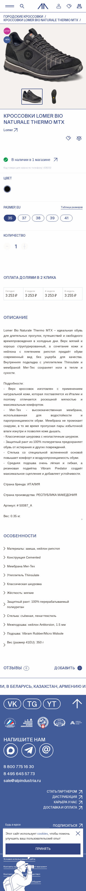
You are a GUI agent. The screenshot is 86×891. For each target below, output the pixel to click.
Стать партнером (62, 791)
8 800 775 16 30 (19, 767)
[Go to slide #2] (54, 97)
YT (51, 704)
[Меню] (10, 6)
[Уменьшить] (7, 246)
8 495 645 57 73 (19, 774)
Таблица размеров (71, 207)
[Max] (11, 750)
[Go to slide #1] (32, 97)
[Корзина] (79, 6)
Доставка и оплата (60, 807)
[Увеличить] (24, 246)
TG (32, 704)
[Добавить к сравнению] (78, 138)
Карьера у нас (65, 802)
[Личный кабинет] (58, 6)
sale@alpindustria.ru (22, 781)
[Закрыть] (78, 833)
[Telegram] (28, 750)
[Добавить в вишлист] (68, 138)
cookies (42, 833)
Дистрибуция (64, 797)
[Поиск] (22, 6)
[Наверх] (77, 703)
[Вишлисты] (69, 6)
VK (12, 704)
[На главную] (43, 6)
